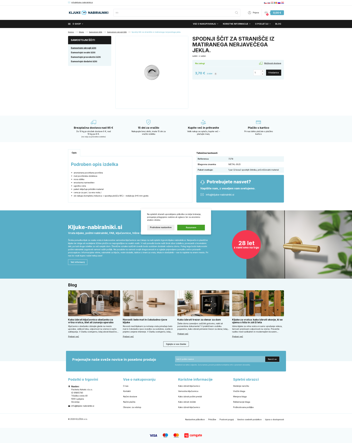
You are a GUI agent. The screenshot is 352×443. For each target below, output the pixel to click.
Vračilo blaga (239, 391)
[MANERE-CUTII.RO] (275, 2)
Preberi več (73, 336)
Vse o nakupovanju (204, 24)
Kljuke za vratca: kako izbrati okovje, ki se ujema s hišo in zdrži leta (257, 321)
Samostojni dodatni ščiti (84, 61)
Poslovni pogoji (226, 419)
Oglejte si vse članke (176, 344)
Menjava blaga (240, 396)
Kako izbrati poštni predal (190, 396)
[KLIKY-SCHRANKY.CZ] (265, 2)
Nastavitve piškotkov (195, 419)
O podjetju (261, 24)
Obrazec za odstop (132, 407)
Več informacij (78, 262)
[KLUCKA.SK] (268, 2)
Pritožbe (212, 419)
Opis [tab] (74, 152)
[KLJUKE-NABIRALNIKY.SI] (279, 2)
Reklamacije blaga (241, 402)
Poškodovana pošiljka (243, 407)
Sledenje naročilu (241, 386)
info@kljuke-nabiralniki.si (82, 2)
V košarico (273, 72)
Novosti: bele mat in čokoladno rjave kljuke (145, 321)
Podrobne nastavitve (161, 227)
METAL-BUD (234, 164)
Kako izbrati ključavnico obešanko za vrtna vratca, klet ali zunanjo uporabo (90, 321)
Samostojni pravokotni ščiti (86, 57)
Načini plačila (129, 402)
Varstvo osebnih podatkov (249, 419)
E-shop (77, 24)
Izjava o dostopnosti (274, 419)
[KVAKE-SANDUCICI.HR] (282, 2)
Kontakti (127, 391)
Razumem (191, 227)
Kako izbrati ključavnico (189, 386)
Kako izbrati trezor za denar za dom (199, 319)
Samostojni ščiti (83, 40)
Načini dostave (130, 396)
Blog (278, 24)
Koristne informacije (235, 24)
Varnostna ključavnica (188, 391)
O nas (125, 386)
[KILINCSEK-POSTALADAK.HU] (272, 2)
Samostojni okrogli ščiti (83, 48)
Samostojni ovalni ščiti (83, 52)
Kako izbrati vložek (187, 402)
